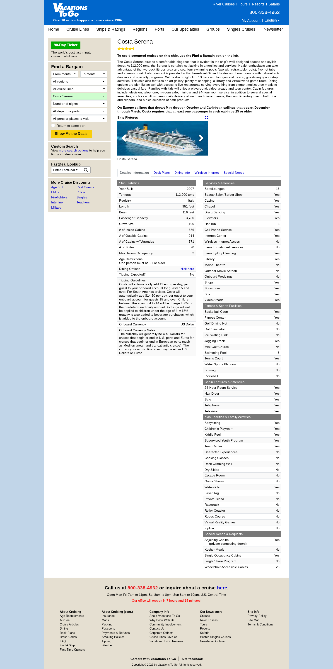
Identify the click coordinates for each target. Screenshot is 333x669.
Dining (64, 628)
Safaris (274, 4)
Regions (140, 29)
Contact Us (157, 628)
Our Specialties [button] (185, 29)
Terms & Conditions (260, 624)
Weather (107, 645)
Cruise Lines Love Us (164, 637)
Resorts (258, 4)
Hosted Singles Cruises (215, 637)
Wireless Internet (207, 172)
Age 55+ (57, 187)
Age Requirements (72, 616)
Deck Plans (162, 172)
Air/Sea (65, 620)
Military (56, 207)
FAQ (63, 641)
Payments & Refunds (116, 633)
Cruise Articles (69, 624)
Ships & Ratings (110, 29)
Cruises (205, 616)
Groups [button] (213, 29)
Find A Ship (67, 645)
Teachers (83, 202)
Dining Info (182, 172)
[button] (124, 138)
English (271, 20)
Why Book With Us (162, 620)
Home (53, 29)
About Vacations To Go (165, 616)
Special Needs (234, 172)
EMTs (55, 192)
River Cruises (224, 4)
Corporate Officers (162, 633)
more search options (73, 150)
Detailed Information (134, 172)
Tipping (106, 641)
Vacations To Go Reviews (166, 641)
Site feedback (192, 659)
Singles (82, 197)
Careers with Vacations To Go (153, 659)
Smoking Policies (113, 637)
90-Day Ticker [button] (65, 45)
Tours (243, 4)
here (222, 587)
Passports (108, 628)
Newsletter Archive (212, 641)
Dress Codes (68, 637)
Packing (107, 624)
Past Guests (85, 187)
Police (81, 192)
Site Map (253, 620)
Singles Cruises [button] (241, 29)
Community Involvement (165, 624)
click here (187, 269)
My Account (251, 20)
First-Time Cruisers (72, 649)
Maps (105, 620)
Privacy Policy (257, 616)
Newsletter (273, 29)
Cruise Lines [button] (77, 29)
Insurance (108, 616)
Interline (57, 202)
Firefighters (59, 197)
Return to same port (71, 125)
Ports (159, 29)
